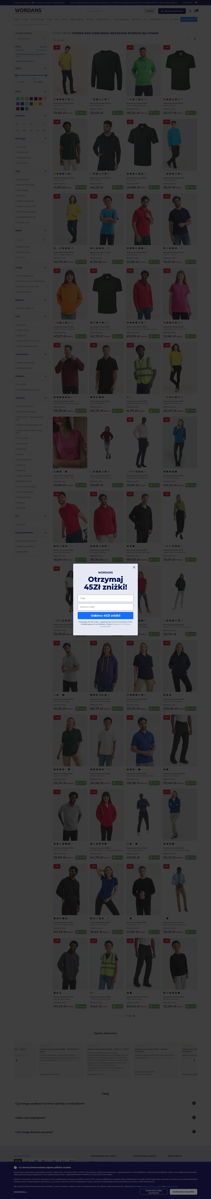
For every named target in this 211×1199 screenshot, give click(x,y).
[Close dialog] (134, 567)
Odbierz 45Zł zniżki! (105, 615)
